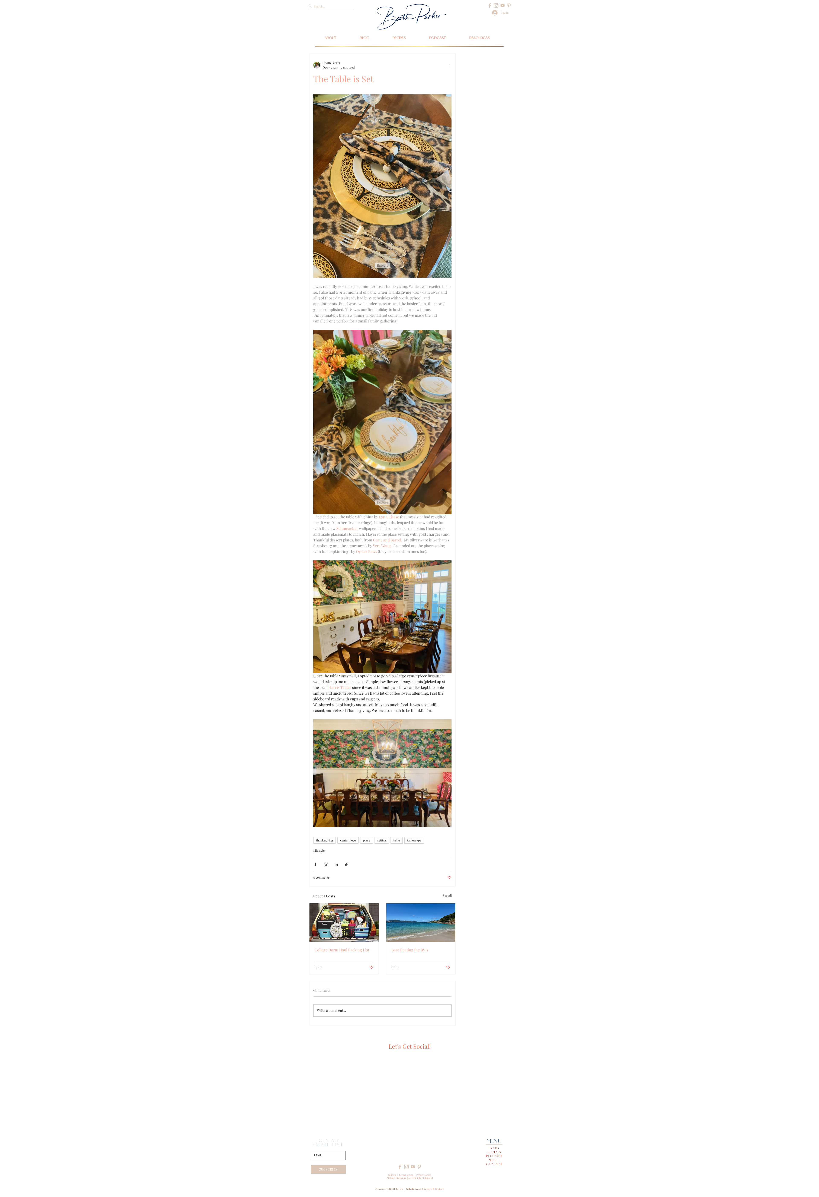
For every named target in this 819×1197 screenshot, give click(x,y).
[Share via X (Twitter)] (326, 864)
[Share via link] (347, 864)
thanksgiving (324, 840)
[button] (479, 37)
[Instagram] (496, 5)
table (396, 840)
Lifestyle (319, 851)
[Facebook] (489, 5)
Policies (392, 1174)
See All (447, 895)
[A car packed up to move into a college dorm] (344, 922)
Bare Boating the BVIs (409, 949)
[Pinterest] (509, 5)
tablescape (414, 840)
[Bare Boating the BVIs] (420, 922)
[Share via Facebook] (315, 864)
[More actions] (449, 65)
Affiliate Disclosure (397, 1178)
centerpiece (348, 840)
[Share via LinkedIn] (336, 864)
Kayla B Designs (435, 1189)
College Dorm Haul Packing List (342, 949)
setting (381, 840)
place (366, 840)
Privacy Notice (423, 1174)
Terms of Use (406, 1174)
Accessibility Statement (420, 1178)
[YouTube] (502, 5)
